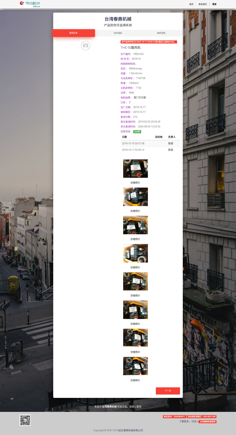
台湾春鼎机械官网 (207, 421)
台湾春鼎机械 (109, 406)
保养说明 (161, 33)
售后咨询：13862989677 (174, 416)
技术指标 (118, 33)
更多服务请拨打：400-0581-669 (201, 416)
